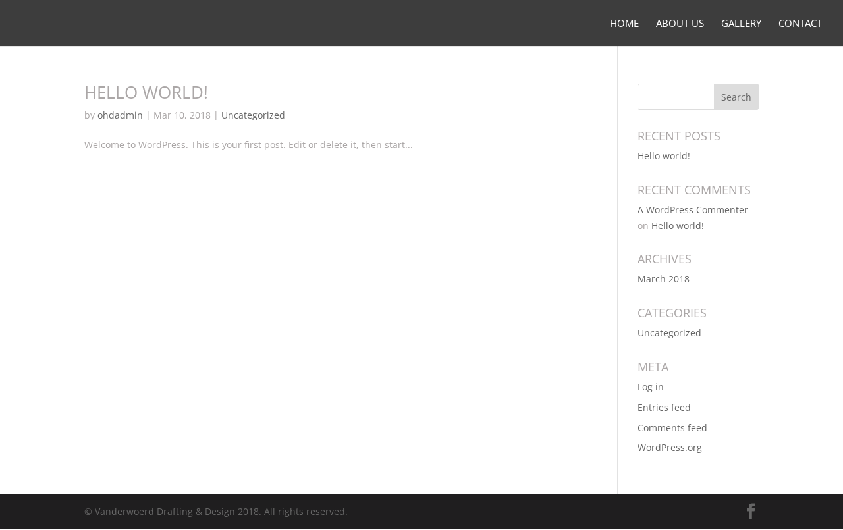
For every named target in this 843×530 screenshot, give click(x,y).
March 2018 (664, 279)
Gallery (741, 24)
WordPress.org (670, 447)
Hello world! (146, 92)
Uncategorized (253, 115)
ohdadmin (120, 115)
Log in (651, 387)
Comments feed (672, 427)
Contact (800, 24)
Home (624, 24)
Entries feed (664, 407)
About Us (680, 24)
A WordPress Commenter (693, 209)
